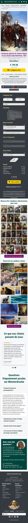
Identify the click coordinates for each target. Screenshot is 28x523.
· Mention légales (5, 489)
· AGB (3, 490)
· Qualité (16, 490)
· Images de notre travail (20, 492)
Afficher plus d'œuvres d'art (14, 326)
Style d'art (7, 5)
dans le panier (15, 182)
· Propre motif (17, 487)
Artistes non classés (15, 5)
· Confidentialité (5, 492)
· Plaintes (4, 496)
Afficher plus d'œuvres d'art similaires (14, 256)
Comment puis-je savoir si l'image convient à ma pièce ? (13, 420)
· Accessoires (17, 494)
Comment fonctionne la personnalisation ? (10, 389)
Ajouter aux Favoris (21, 86)
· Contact (4, 487)
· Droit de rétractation (6, 494)
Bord (4, 102)
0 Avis (17, 89)
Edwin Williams (23, 5)
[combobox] (14, 104)
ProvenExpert (9, 361)
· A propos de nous (5, 497)
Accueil (2, 5)
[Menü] (1, 1)
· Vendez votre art (18, 489)
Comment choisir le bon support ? (13, 426)
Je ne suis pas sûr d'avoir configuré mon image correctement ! (13, 432)
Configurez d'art (15, 70)
